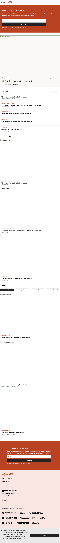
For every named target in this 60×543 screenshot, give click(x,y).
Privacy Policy (6, 534)
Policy (4, 540)
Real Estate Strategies (53, 290)
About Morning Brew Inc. (8, 493)
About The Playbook (7, 481)
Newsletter (9, 478)
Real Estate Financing (37, 290)
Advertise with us (6, 495)
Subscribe (24, 24)
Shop (3, 498)
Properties (22, 290)
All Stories (53, 91)
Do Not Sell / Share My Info (21, 536)
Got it (44, 535)
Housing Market (7, 290)
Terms (20, 538)
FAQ (3, 502)
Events (3, 478)
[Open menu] (57, 2)
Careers (4, 500)
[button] (30, 61)
